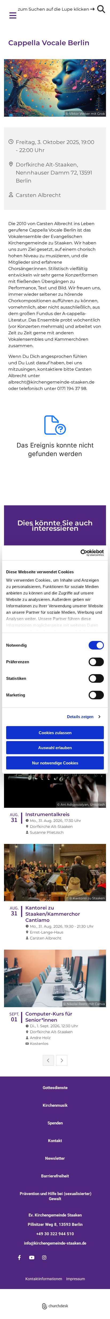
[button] (51, 16)
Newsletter (55, 1158)
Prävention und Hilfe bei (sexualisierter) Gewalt (55, 1196)
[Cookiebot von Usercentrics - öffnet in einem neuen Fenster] (80, 552)
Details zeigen (80, 716)
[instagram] (44, 1257)
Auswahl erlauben (55, 747)
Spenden (55, 1123)
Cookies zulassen (55, 732)
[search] (101, 9)
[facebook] (19, 1257)
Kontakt (55, 1140)
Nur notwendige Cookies (55, 762)
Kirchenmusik (55, 1105)
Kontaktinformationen (43, 1279)
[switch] (96, 661)
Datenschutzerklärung (47, 1291)
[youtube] (32, 1257)
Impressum (75, 1279)
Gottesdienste (55, 1087)
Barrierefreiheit (55, 1176)
